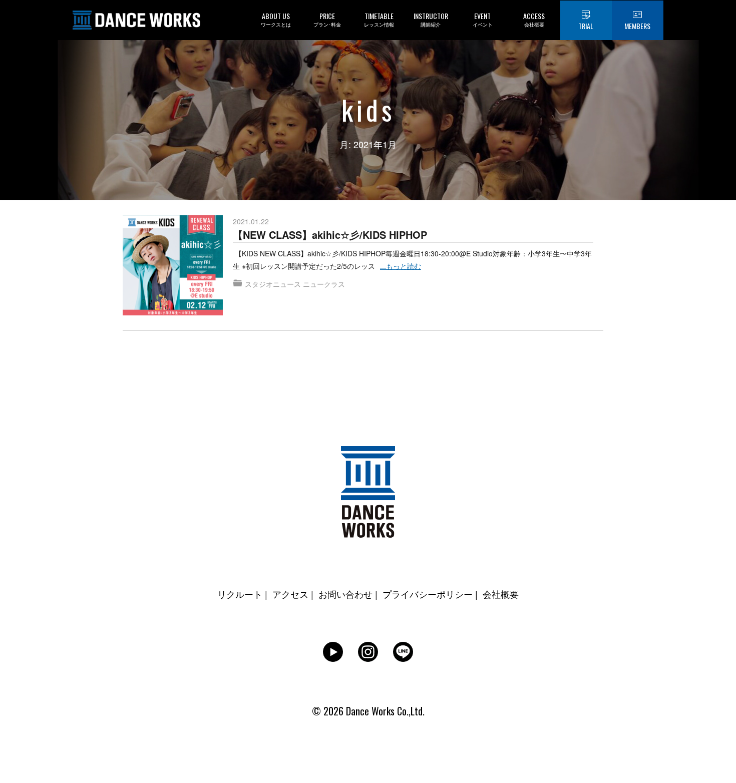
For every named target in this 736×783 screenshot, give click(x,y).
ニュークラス (324, 284)
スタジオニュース (273, 284)
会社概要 (501, 593)
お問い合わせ (345, 593)
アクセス (290, 593)
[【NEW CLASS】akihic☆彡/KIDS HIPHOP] (173, 221)
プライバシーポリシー (428, 593)
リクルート (239, 593)
